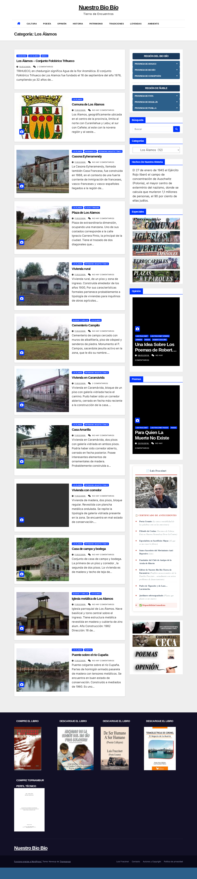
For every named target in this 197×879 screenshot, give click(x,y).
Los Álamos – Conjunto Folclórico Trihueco (45, 61)
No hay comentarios (103, 110)
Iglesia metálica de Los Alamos (92, 598)
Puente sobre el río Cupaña (90, 655)
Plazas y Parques (92, 207)
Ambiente (153, 24)
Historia (78, 24)
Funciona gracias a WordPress (28, 861)
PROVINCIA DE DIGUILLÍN (156, 102)
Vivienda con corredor (87, 490)
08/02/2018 (144, 355)
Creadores (21, 56)
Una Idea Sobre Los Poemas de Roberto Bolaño (155, 350)
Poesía (47, 24)
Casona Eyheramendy (87, 156)
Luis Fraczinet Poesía (159, 428)
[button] (181, 23)
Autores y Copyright (152, 861)
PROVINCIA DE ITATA (156, 96)
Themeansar (65, 861)
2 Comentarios (45, 67)
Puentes (88, 650)
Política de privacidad (173, 861)
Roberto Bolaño (159, 340)
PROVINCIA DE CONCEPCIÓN (156, 76)
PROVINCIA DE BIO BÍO (156, 70)
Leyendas (135, 24)
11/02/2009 (80, 110)
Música (44, 56)
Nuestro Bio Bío (98, 7)
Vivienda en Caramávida (88, 377)
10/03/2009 (25, 67)
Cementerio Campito (86, 325)
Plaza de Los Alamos (86, 212)
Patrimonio (96, 24)
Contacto (136, 861)
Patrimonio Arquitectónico (110, 151)
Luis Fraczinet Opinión (160, 336)
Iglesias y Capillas (80, 320)
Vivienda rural (81, 269)
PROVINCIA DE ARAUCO (156, 64)
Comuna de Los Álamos (88, 104)
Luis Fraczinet (142, 336)
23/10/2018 (143, 443)
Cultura (32, 24)
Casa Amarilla (81, 429)
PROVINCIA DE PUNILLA (156, 108)
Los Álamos (34, 56)
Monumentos (90, 151)
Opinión (61, 24)
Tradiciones (116, 24)
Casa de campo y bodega (89, 549)
